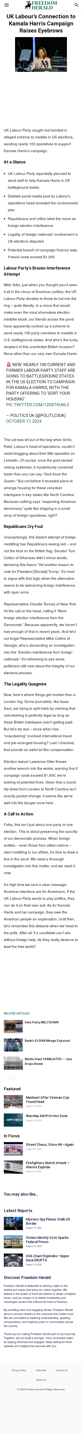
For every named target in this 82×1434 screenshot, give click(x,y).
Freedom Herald (36, 1277)
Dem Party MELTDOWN (42, 1022)
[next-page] (12, 1077)
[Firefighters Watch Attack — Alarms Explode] (13, 1167)
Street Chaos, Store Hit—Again (50, 1144)
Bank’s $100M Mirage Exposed (47, 1041)
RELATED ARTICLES (17, 1013)
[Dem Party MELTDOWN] (13, 1026)
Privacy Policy (19, 1370)
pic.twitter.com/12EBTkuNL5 (37, 404)
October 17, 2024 (23, 421)
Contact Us (62, 1370)
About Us (41, 1379)
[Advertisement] (41, 99)
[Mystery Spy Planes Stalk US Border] (13, 1223)
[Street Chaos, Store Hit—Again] (13, 1148)
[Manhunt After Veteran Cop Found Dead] (13, 1101)
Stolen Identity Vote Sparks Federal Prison (47, 1240)
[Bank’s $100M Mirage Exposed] (13, 1045)
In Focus (12, 1136)
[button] (6, 5)
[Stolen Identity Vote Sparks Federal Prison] (13, 1241)
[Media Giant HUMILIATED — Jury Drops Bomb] (13, 1063)
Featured (12, 1088)
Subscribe (41, 1370)
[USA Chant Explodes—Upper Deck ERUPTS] (13, 1260)
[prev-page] (6, 1077)
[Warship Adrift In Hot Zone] (13, 1120)
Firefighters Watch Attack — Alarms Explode (48, 1165)
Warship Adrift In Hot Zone (47, 1116)
